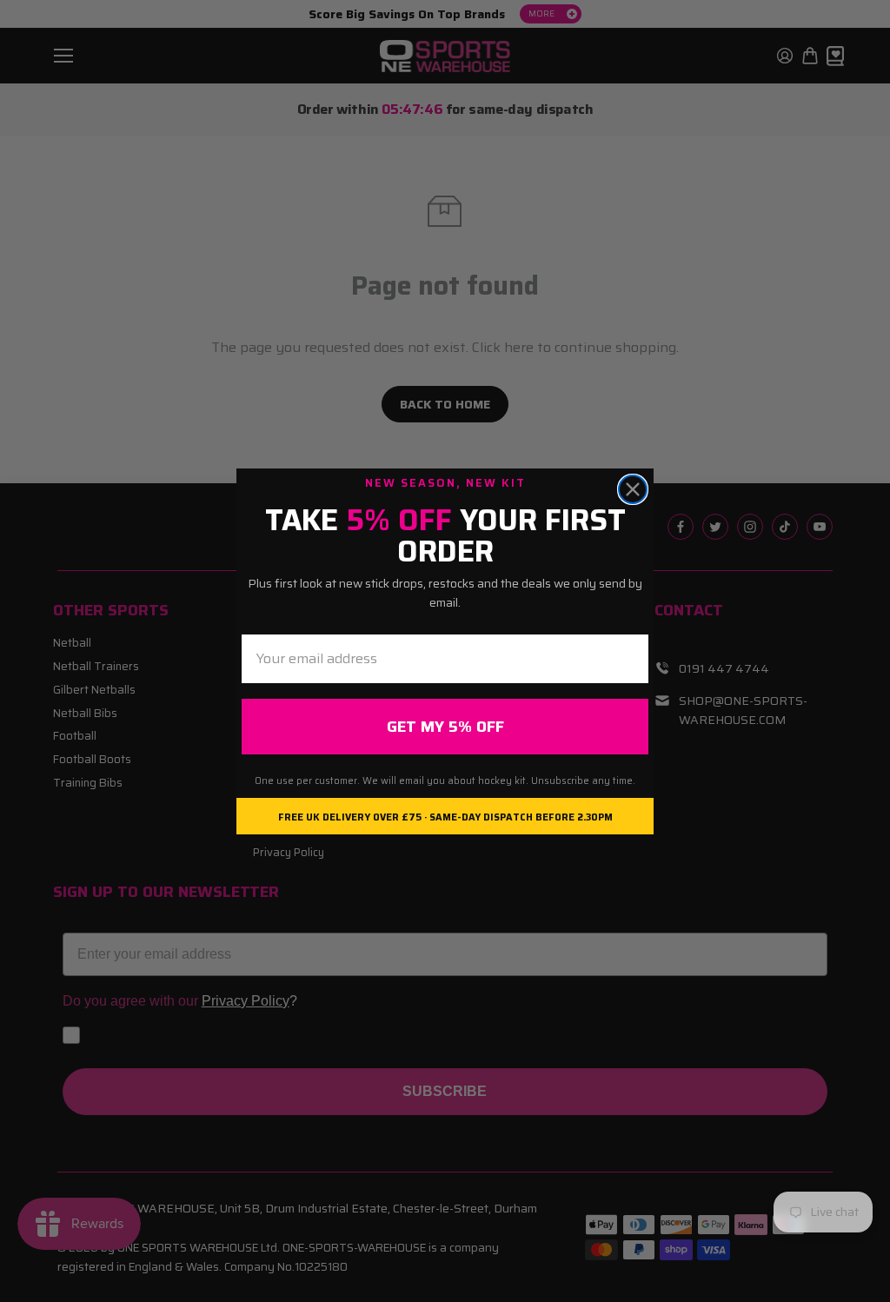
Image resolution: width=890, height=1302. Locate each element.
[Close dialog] (633, 489)
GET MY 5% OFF (445, 726)
